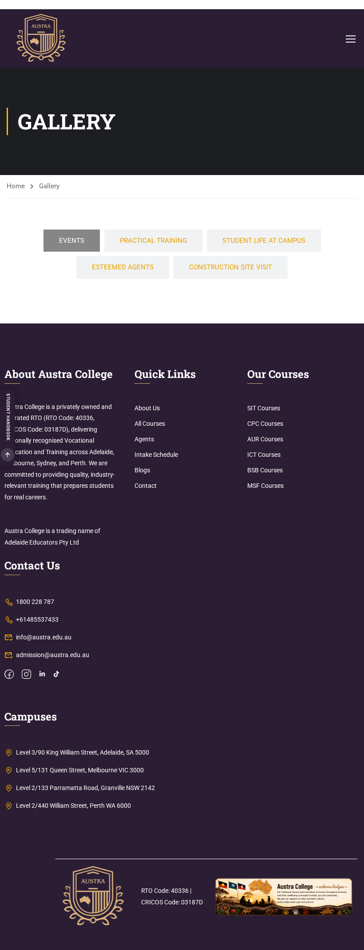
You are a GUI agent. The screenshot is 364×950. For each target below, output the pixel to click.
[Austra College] (92, 896)
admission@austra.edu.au (52, 654)
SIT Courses (263, 408)
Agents (144, 439)
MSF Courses (265, 485)
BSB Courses (265, 470)
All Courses (150, 423)
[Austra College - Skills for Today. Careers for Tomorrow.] (41, 39)
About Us (147, 408)
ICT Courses (264, 454)
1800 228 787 (35, 601)
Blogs (142, 470)
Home (16, 186)
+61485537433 (37, 619)
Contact (146, 485)
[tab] (72, 241)
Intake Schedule (156, 454)
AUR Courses (265, 439)
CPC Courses (265, 423)
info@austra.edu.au (43, 637)
